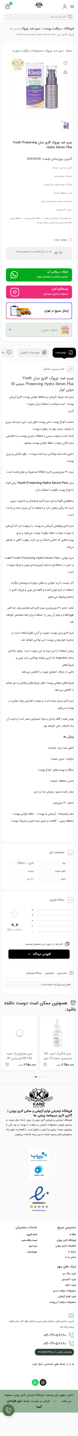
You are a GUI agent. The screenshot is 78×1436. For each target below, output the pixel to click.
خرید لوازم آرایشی (67, 1296)
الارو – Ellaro (26, 863)
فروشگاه (69, 28)
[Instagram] (43, 1382)
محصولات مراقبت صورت (27, 50)
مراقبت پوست (52, 28)
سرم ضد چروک (30, 28)
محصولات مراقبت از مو (64, 1291)
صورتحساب (32, 1252)
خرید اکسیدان (69, 1279)
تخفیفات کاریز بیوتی (65, 1246)
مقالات (72, 1234)
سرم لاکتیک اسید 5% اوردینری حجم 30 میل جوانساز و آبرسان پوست (57, 1058)
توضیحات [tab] (61, 353)
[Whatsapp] (35, 1382)
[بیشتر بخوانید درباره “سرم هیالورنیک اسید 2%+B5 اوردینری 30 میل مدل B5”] (7, 1065)
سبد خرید (33, 1246)
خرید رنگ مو (69, 1273)
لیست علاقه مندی (29, 1240)
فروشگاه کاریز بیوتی (66, 1240)
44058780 (55, 1343)
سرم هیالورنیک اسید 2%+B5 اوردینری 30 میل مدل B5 (19, 1058)
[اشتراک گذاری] (65, 72)
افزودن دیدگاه (42, 954)
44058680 (55, 1335)
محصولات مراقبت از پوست (62, 1302)
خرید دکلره (70, 1285)
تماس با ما (70, 1257)
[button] (45, 1065)
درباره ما (72, 1251)
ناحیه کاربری (32, 1234)
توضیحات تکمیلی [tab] (30, 353)
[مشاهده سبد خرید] (7, 7)
